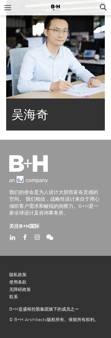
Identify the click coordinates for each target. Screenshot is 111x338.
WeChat (49, 237)
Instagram (37, 237)
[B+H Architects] (55, 8)
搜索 (103, 8)
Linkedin (12, 237)
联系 (13, 297)
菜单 (8, 8)
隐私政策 (18, 275)
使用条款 (18, 282)
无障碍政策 (20, 290)
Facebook (25, 237)
